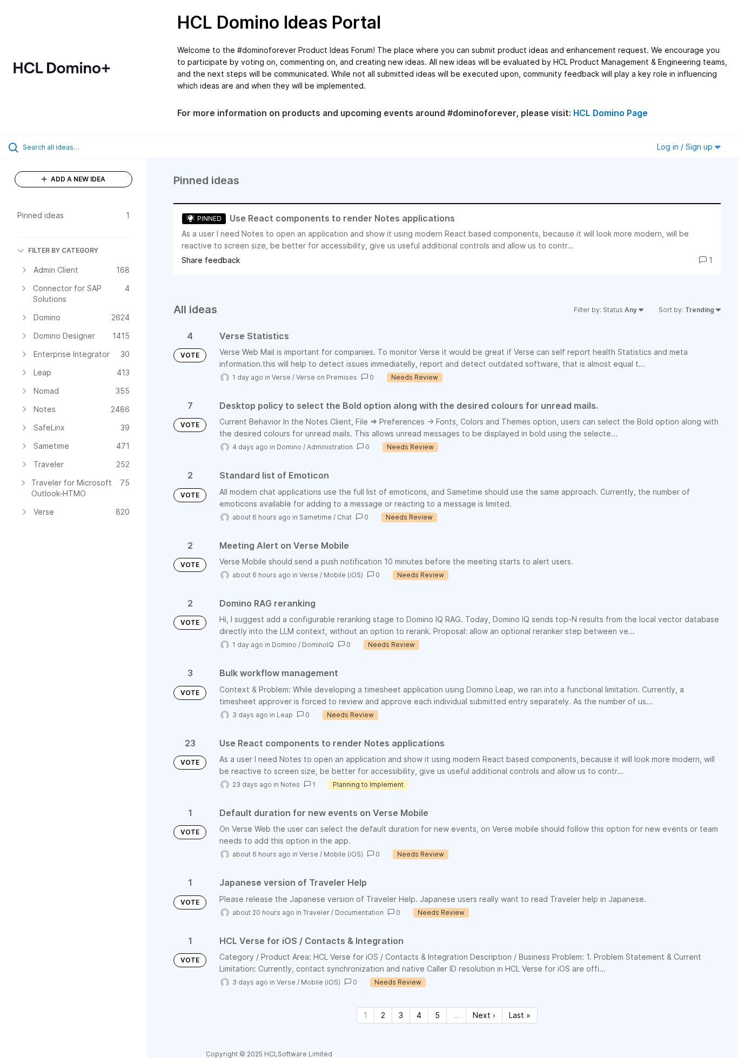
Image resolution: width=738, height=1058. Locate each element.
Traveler (316, 912)
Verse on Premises (326, 377)
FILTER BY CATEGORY (63, 250)
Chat (344, 517)
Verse (281, 377)
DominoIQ (318, 645)
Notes (290, 784)
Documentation (359, 912)
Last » (520, 1015)
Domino (289, 447)
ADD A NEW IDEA (77, 179)
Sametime (315, 517)
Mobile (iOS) (343, 575)
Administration (330, 447)
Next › (484, 1015)
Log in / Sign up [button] (686, 146)
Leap (285, 715)
